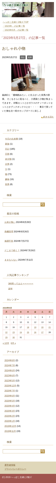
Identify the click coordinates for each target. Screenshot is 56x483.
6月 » (13, 343)
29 (6, 337)
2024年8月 (9, 360)
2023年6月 (9, 375)
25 (28, 332)
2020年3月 (9, 411)
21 (50, 327)
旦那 (7, 154)
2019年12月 (10, 426)
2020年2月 (9, 416)
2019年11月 (10, 431)
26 (35, 332)
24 (21, 332)
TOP (16, 22)
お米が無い (9, 222)
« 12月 (6, 343)
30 (14, 337)
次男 (7, 164)
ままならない (11, 260)
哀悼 (10, 289)
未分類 (8, 159)
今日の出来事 (11, 139)
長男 (30, 57)
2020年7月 (9, 391)
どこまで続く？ (12, 250)
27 (42, 332)
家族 (7, 144)
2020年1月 (9, 421)
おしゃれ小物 (13, 48)
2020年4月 (9, 406)
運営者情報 (9, 465)
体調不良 (8, 241)
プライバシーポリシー (15, 469)
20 (42, 327)
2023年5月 (9, 380)
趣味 (7, 179)
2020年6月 (9, 396)
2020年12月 (10, 386)
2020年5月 (9, 401)
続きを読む (48, 117)
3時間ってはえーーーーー (20, 283)
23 (14, 332)
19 (35, 327)
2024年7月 (9, 365)
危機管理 (8, 231)
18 (28, 327)
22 (6, 332)
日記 (23, 57)
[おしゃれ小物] (28, 89)
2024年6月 (9, 370)
